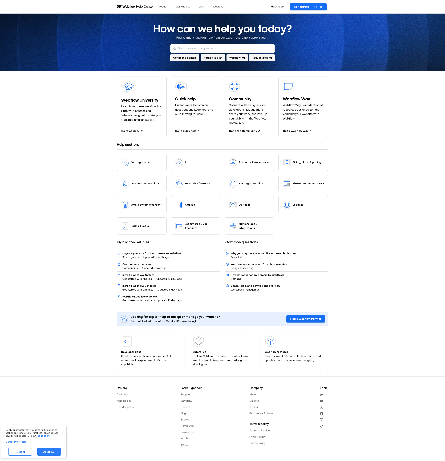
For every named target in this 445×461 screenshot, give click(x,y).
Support (185, 394)
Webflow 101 (237, 57)
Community (187, 425)
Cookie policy (257, 443)
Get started (308, 6)
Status (184, 444)
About (253, 394)
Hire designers (125, 407)
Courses (185, 407)
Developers (187, 432)
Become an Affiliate (261, 413)
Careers (254, 400)
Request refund (262, 57)
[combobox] (222, 48)
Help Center (145, 6)
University (186, 400)
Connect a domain (185, 57)
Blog (183, 413)
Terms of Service (259, 430)
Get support (278, 6)
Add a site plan (213, 57)
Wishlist (185, 438)
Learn (202, 6)
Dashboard (123, 394)
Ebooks (185, 419)
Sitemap (254, 407)
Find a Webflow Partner (305, 318)
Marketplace (124, 400)
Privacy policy (257, 436)
